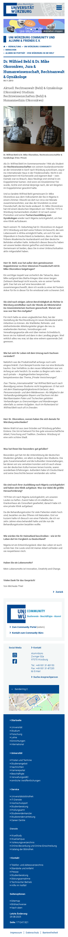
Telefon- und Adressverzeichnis (27, 865)
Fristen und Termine (21, 760)
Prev (9, 26)
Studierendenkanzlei (21, 813)
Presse (14, 871)
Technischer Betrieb (21, 882)
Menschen (10, 50)
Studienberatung (19, 806)
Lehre (14, 737)
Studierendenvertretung (23, 816)
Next (58, 26)
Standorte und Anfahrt (22, 868)
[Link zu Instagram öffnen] (13, 655)
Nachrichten (17, 767)
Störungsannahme (20, 878)
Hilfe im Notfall (18, 885)
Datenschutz (32, 932)
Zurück (59, 592)
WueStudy (16, 835)
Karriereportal (18, 770)
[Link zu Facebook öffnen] (13, 661)
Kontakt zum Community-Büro (27, 632)
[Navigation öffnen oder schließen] (59, 7)
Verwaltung (14, 46)
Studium (15, 730)
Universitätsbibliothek (22, 796)
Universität (16, 727)
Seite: (13, 922)
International (17, 744)
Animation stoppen (53, 31)
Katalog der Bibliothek (22, 849)
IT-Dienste (16, 799)
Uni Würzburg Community (37, 46)
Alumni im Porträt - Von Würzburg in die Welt (29, 53)
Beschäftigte (17, 773)
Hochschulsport (19, 803)
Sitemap (15, 900)
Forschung (16, 734)
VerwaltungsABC (19, 777)
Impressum (16, 932)
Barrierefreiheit (50, 932)
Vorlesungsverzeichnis (22, 842)
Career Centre (18, 820)
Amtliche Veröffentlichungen (25, 780)
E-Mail (37, 671)
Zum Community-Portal (24, 627)
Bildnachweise (18, 904)
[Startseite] (4, 46)
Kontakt (37, 647)
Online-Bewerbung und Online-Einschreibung (34, 845)
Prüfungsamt (18, 810)
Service (15, 789)
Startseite (16, 720)
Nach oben (16, 907)
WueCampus (18, 839)
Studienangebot (19, 763)
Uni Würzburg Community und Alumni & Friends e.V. (32, 39)
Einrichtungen (18, 740)
